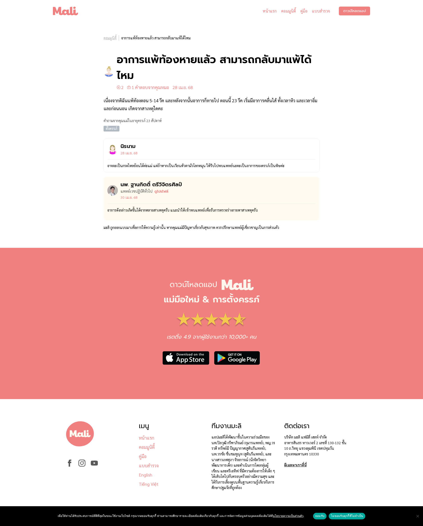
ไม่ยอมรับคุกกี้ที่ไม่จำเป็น (347, 516)
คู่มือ (304, 10)
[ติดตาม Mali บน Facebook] (69, 465)
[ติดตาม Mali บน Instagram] (81, 465)
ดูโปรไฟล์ (161, 191)
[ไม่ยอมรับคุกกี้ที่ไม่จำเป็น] (417, 516)
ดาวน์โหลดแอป (354, 11)
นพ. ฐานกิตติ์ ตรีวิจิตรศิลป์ (151, 184)
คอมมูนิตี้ (288, 10)
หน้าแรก (270, 10)
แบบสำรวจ (321, 10)
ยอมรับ (319, 516)
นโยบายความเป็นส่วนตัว (288, 516)
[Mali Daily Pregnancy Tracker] (69, 11)
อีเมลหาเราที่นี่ (295, 465)
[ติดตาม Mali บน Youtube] (94, 465)
